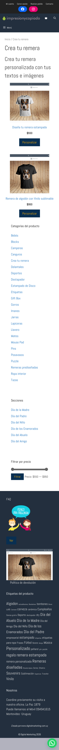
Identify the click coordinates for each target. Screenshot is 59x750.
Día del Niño (18, 422)
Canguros (16, 254)
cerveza (22, 609)
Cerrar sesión (22, 4)
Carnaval (14, 610)
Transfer (45, 673)
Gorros (15, 305)
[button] (52, 743)
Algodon (12, 603)
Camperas (17, 248)
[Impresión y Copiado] (21, 18)
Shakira (42, 668)
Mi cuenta (10, 4)
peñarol (35, 649)
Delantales (17, 267)
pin (40, 649)
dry (37, 615)
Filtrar (17, 476)
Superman (38, 674)
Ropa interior (18, 374)
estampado (27, 637)
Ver (11, 540)
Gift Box (15, 298)
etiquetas (38, 638)
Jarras (15, 317)
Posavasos (17, 355)
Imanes (15, 311)
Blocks (15, 242)
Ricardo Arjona (27, 668)
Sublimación (27, 673)
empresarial (12, 637)
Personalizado (18, 648)
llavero (35, 642)
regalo (11, 655)
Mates (14, 336)
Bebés (14, 235)
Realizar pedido (37, 4)
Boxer (50, 604)
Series (35, 668)
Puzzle (15, 361)
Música (48, 643)
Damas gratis (11, 615)
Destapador (18, 279)
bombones (42, 604)
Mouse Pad (17, 342)
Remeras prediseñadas (24, 367)
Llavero (15, 330)
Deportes (16, 273)
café (8, 609)
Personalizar (29, 142)
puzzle (44, 649)
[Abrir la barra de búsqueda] (54, 18)
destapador (31, 615)
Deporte (22, 615)
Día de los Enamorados (24, 429)
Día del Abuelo (19, 435)
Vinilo (10, 678)
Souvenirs (13, 673)
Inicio (7, 39)
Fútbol (28, 643)
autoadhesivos (23, 604)
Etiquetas (16, 292)
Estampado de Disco (23, 286)
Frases (20, 642)
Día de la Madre (20, 410)
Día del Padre (19, 416)
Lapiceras (16, 323)
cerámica (32, 609)
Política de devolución (23, 583)
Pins (13, 348)
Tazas (14, 380)
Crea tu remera (20, 261)
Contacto (49, 4)
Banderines (32, 604)
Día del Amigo (19, 441)
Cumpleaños (44, 609)
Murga (41, 643)
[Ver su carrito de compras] (46, 18)
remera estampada (31, 655)
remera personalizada (19, 661)
